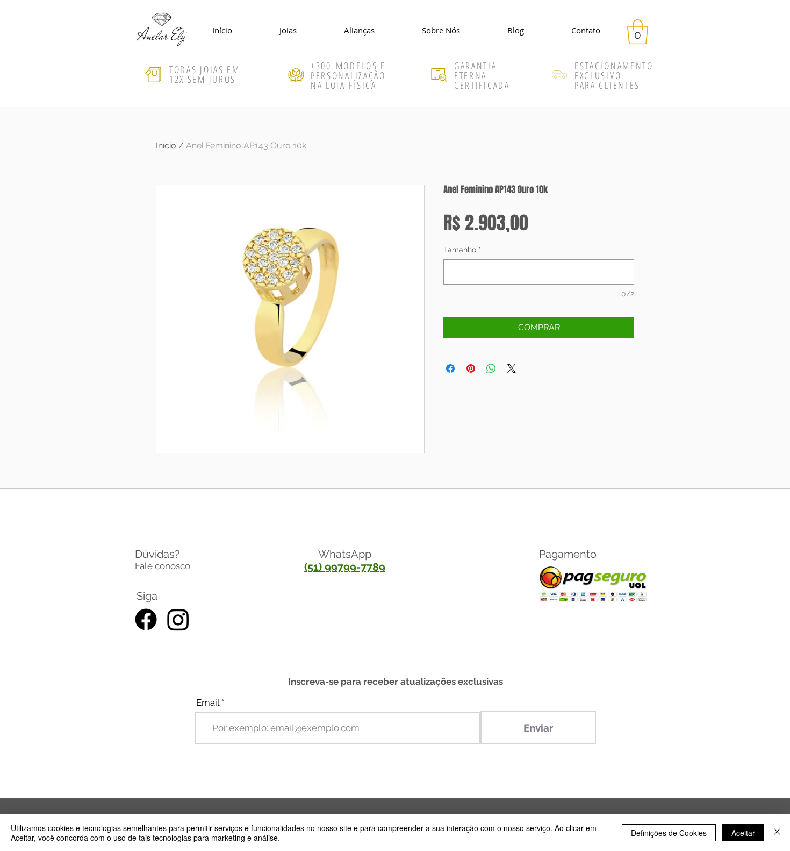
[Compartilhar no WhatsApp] (491, 368)
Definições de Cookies (669, 832)
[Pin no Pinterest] (470, 368)
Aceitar (743, 832)
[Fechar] (777, 832)
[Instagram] (178, 619)
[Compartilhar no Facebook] (450, 368)
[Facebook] (146, 619)
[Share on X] (511, 368)
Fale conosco (162, 566)
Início (166, 145)
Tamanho (462, 249)
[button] (637, 31)
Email (207, 702)
